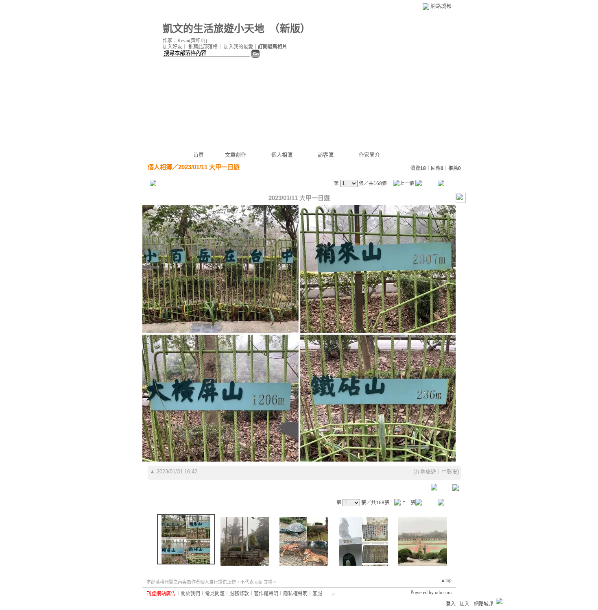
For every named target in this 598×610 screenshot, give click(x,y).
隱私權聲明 (295, 594)
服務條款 (239, 594)
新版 (290, 28)
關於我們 (190, 594)
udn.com (443, 592)
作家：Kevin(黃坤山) (185, 41)
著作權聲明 (266, 594)
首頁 (198, 155)
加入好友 (172, 47)
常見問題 (215, 594)
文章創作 (235, 155)
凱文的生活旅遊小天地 (213, 28)
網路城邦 (441, 6)
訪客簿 (326, 155)
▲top (446, 580)
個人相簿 (281, 155)
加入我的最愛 (238, 47)
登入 (451, 604)
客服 (317, 594)
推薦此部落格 (203, 47)
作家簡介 (369, 155)
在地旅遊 (425, 471)
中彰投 (449, 471)
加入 (464, 604)
